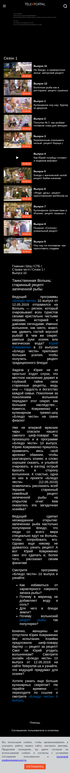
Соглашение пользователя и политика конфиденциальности (35, 734)
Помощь (35, 722)
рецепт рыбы (33, 620)
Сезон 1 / (38, 269)
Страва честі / (22, 269)
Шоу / (30, 266)
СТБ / (38, 266)
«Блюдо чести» (24, 301)
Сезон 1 (10, 58)
